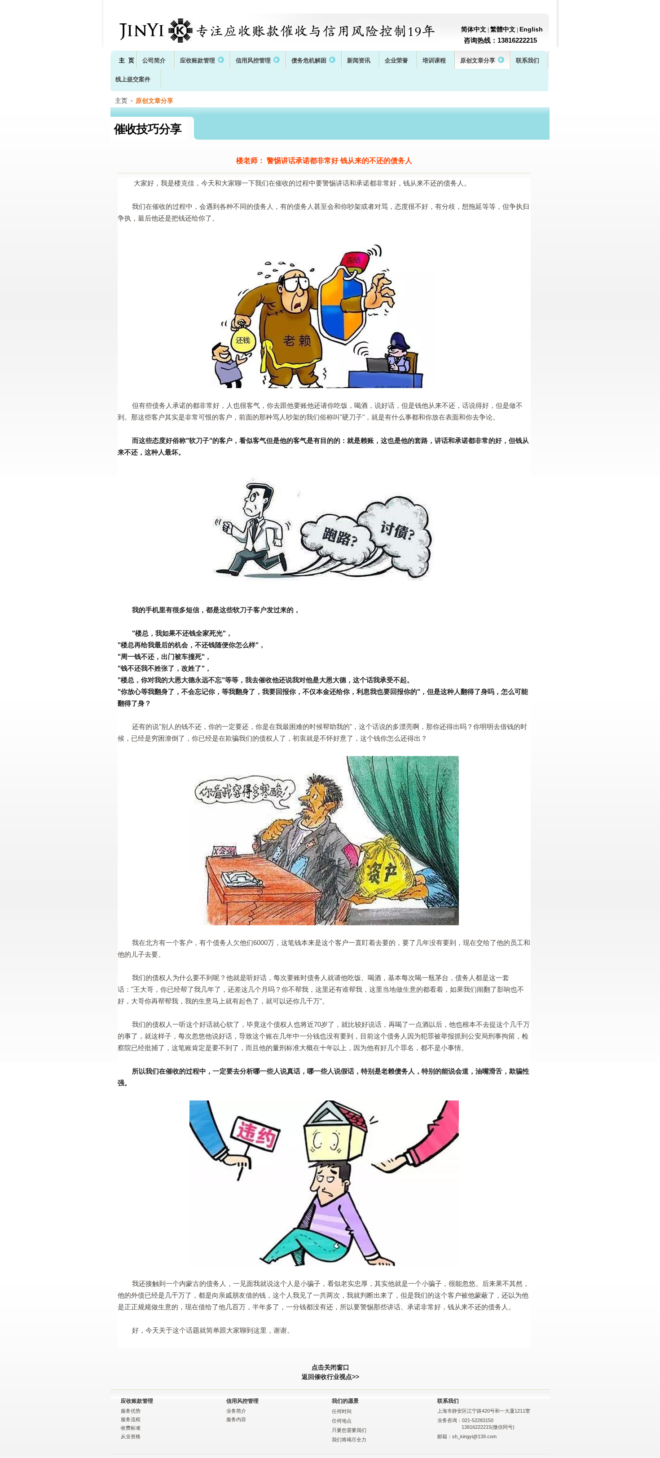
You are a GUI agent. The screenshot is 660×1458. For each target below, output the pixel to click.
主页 (121, 100)
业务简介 (236, 1411)
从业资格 (131, 1436)
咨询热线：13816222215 (500, 40)
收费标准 (131, 1428)
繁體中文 (502, 29)
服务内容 (236, 1419)
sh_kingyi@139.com (474, 1436)
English (531, 29)
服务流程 (131, 1419)
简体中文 (473, 29)
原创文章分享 (154, 100)
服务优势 (131, 1411)
